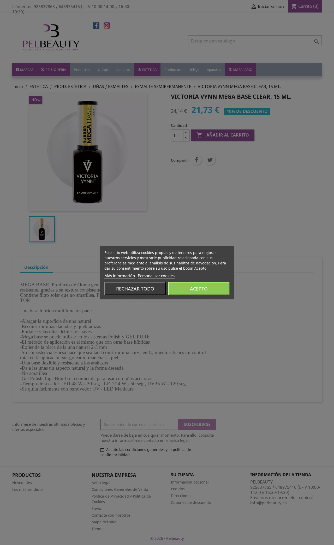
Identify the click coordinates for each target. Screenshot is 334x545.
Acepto (199, 289)
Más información (119, 275)
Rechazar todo (135, 289)
